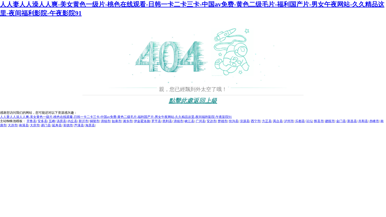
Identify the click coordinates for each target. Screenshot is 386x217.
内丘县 (72, 121)
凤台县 (278, 121)
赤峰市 (374, 121)
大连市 (12, 125)
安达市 (211, 121)
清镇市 (105, 121)
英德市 (68, 125)
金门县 (341, 121)
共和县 (363, 121)
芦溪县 (79, 125)
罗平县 (156, 121)
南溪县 (24, 125)
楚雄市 (222, 121)
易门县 (46, 125)
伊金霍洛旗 (142, 121)
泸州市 (289, 121)
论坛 (309, 121)
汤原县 (61, 121)
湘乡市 (127, 121)
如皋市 (116, 121)
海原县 (90, 125)
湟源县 (244, 121)
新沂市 (83, 121)
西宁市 (256, 121)
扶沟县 (233, 121)
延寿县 (57, 125)
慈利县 (167, 121)
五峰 (52, 121)
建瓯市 (330, 121)
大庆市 (35, 125)
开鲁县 (31, 121)
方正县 (267, 121)
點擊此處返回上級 (193, 100)
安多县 (42, 121)
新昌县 (352, 121)
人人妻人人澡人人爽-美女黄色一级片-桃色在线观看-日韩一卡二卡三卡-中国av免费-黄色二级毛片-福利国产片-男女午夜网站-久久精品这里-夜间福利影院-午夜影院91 (116, 117)
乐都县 (300, 121)
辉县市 (319, 121)
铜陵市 (94, 121)
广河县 (200, 121)
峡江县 (189, 121)
